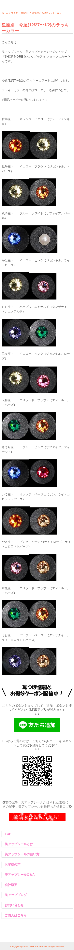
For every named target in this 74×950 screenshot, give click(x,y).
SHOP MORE (28, 946)
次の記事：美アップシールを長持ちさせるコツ (36, 806)
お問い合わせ (14, 905)
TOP (8, 834)
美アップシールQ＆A (20, 874)
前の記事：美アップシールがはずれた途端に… (38, 802)
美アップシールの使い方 (22, 854)
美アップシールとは (19, 844)
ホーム (5, 13)
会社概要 (11, 885)
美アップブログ (16, 895)
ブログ (14, 13)
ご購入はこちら (16, 915)
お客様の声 (13, 864)
